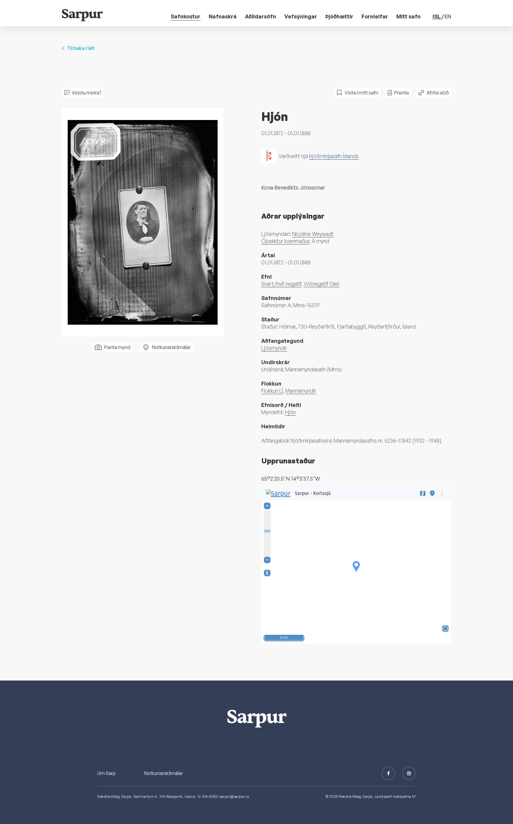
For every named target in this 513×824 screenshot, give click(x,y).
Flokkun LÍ (272, 390)
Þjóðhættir (339, 16)
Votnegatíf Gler (322, 283)
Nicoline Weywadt (313, 234)
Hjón (290, 412)
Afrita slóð (438, 93)
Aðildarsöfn (260, 16)
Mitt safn (408, 16)
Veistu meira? (86, 93)
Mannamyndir (300, 390)
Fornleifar (375, 16)
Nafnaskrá (223, 16)
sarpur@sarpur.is (234, 796)
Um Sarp (106, 773)
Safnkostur (185, 16)
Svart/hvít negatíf (281, 283)
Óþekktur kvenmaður (285, 241)
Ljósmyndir (274, 348)
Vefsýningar (300, 16)
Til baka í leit (81, 48)
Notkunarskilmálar (171, 347)
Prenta (401, 93)
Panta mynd (117, 347)
